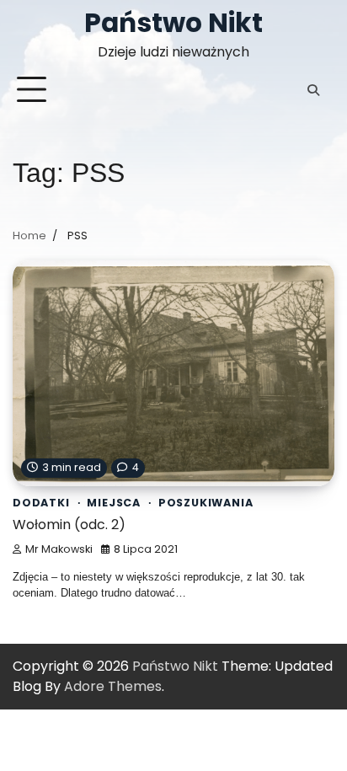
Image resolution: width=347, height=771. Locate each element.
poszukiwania (206, 502)
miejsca (114, 502)
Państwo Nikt (173, 22)
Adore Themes (113, 686)
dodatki (41, 502)
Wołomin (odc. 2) (69, 524)
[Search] (313, 90)
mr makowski (59, 549)
